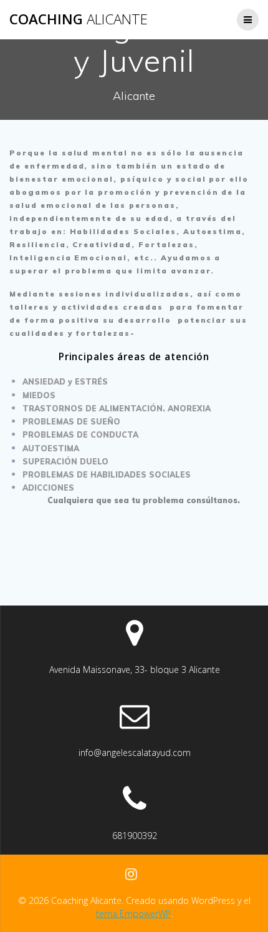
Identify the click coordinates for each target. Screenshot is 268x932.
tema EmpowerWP (133, 914)
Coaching (78, 19)
